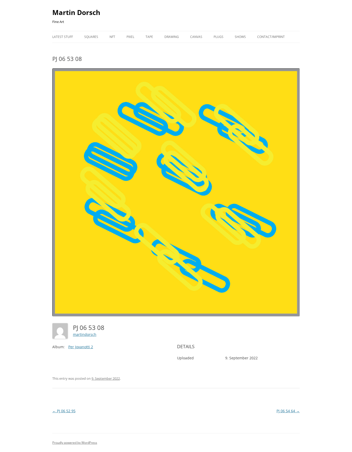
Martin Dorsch (76, 12)
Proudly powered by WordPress (74, 442)
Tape (149, 37)
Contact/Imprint (271, 37)
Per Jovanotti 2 (80, 346)
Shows (240, 37)
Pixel (130, 37)
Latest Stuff (62, 37)
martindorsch (84, 334)
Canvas (196, 37)
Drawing (171, 37)
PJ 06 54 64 (288, 410)
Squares (91, 37)
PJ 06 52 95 (64, 410)
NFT (112, 37)
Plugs (218, 37)
